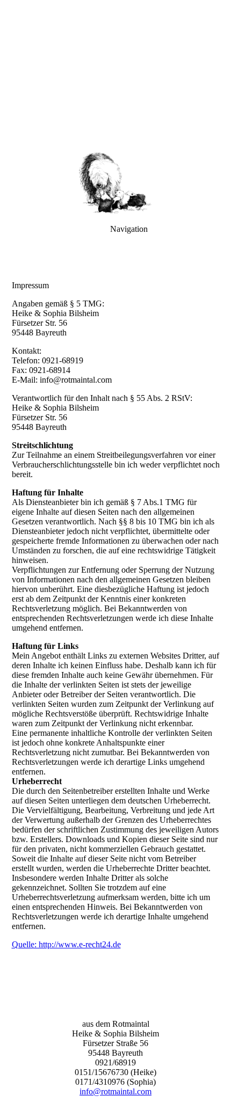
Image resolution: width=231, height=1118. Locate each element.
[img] (115, 75)
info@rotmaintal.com (115, 1091)
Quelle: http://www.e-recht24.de (66, 944)
